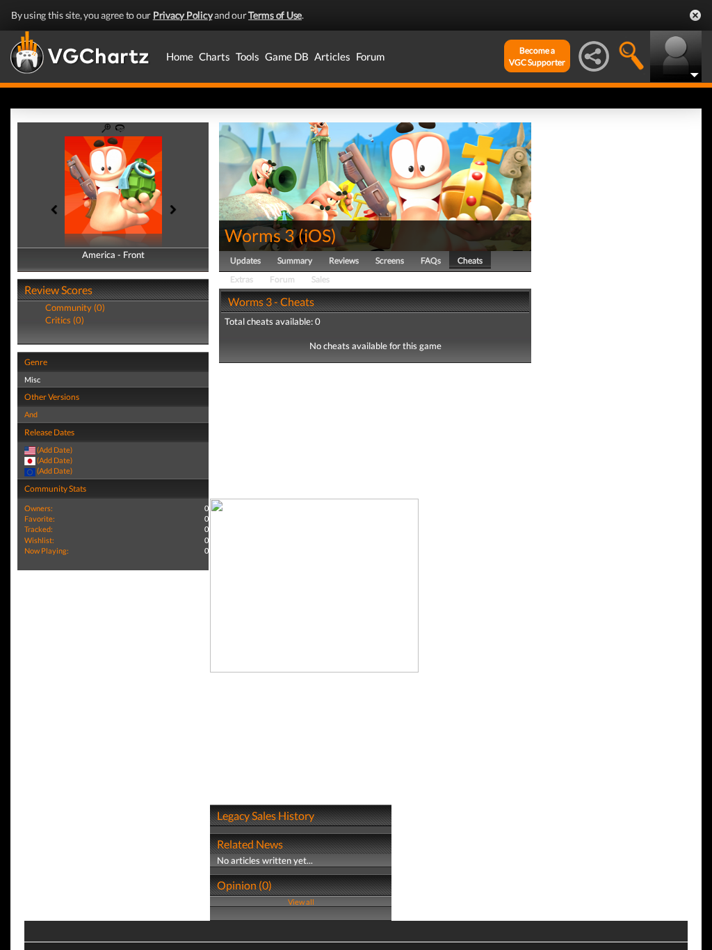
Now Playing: (46, 550)
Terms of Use (275, 15)
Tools (247, 56)
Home (179, 56)
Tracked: (38, 528)
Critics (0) (64, 319)
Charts (214, 56)
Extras (241, 279)
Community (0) (75, 307)
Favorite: (39, 518)
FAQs (431, 260)
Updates (245, 260)
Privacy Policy (183, 15)
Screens (389, 260)
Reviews (344, 260)
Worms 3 (260, 235)
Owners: (38, 508)
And (31, 414)
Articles (332, 56)
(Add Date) (54, 449)
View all (301, 901)
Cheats (470, 260)
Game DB (287, 56)
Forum (370, 56)
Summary (294, 260)
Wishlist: (39, 540)
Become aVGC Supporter (537, 56)
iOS (317, 235)
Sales (321, 279)
